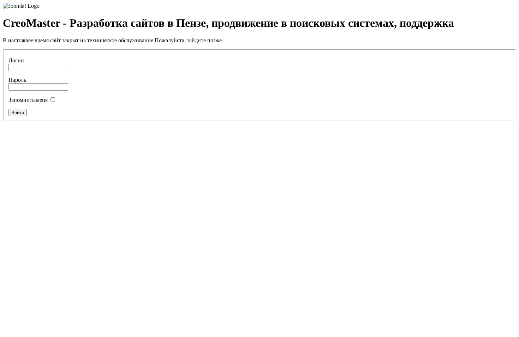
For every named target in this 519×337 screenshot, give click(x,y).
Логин (16, 60)
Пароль (17, 80)
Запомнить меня (28, 100)
